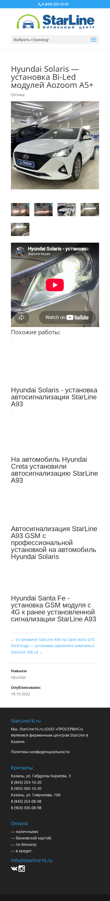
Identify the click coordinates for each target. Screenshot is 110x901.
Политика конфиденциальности (40, 751)
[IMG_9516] (20, 210)
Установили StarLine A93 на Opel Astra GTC (53, 639)
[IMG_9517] (43, 210)
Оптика (18, 94)
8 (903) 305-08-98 (26, 807)
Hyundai (18, 677)
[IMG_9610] (20, 230)
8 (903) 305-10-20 (26, 788)
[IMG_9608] (90, 210)
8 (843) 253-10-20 (55, 4)
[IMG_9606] (66, 210)
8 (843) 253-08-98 (26, 801)
